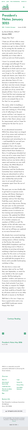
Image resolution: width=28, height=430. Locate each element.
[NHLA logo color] (5, 5)
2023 (3, 27)
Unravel (14, 421)
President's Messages (10, 27)
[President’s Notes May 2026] (14, 331)
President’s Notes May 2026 (12, 342)
